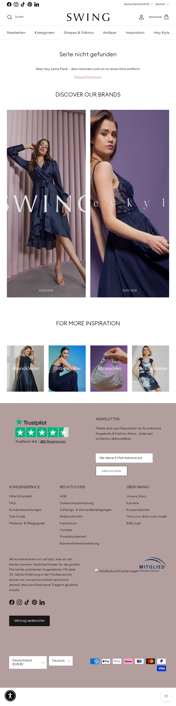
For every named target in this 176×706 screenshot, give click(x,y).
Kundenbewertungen (25, 510)
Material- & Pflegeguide (27, 523)
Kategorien (45, 33)
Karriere (132, 503)
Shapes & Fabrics (79, 33)
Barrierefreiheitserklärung (79, 543)
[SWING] (88, 17)
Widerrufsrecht (71, 516)
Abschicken (111, 471)
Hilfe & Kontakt (20, 496)
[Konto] (140, 17)
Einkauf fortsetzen (88, 77)
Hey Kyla (161, 33)
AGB (63, 496)
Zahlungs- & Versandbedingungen (86, 510)
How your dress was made (146, 516)
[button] (10, 695)
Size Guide (17, 516)
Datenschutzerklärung (77, 503)
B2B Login (133, 523)
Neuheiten (16, 33)
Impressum (68, 523)
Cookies (66, 530)
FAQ (12, 503)
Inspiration (135, 33)
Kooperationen (138, 510)
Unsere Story (136, 496)
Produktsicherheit (73, 536)
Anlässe (109, 33)
